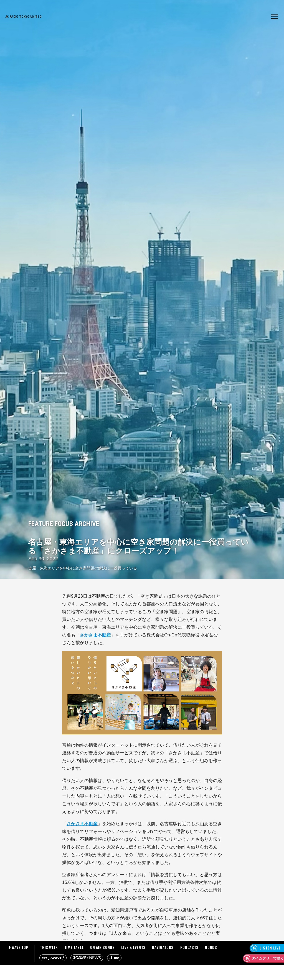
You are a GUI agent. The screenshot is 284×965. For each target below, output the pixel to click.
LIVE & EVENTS (133, 947)
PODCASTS (189, 947)
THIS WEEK (49, 947)
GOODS (211, 947)
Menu (274, 16)
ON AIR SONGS (102, 947)
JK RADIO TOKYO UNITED (23, 17)
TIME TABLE (74, 947)
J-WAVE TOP (19, 947)
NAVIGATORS (163, 947)
